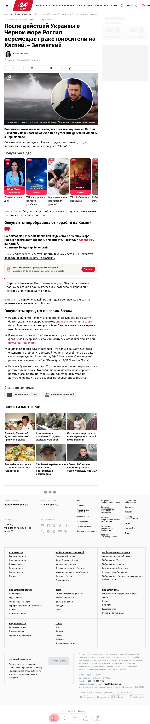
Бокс (58, 627)
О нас (78, 500)
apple (103, 696)
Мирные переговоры (66, 564)
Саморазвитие (109, 609)
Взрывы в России (64, 576)
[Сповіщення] (136, 6)
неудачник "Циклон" (21, 343)
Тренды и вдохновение (20, 635)
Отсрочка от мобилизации (115, 572)
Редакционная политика (82, 511)
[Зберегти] (89, 68)
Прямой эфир (15, 564)
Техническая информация (130, 501)
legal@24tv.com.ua (112, 684)
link (42, 525)
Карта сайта (130, 528)
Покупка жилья (16, 631)
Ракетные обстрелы (65, 556)
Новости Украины (64, 5)
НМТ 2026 (106, 605)
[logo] (23, 6)
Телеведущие (82, 522)
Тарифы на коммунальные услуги (25, 606)
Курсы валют (15, 597)
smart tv (119, 696)
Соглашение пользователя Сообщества (106, 528)
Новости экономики (20, 590)
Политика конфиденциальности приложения (110, 519)
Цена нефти (15, 594)
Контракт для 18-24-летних (115, 568)
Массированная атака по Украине (72, 572)
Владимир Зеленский (28, 60)
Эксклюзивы (84, 5)
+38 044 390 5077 (50, 504)
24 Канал (8, 14)
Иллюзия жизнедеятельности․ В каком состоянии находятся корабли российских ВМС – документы (48, 255)
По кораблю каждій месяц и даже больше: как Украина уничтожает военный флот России (47, 301)
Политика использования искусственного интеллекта (107, 510)
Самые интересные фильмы (69, 594)
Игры (114, 5)
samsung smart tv (136, 696)
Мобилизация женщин (113, 564)
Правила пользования (86, 531)
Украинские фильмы (65, 597)
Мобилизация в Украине (116, 552)
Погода (12, 576)
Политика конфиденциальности (110, 501)
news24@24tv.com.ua (16, 504)
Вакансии (129, 512)
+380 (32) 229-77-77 (95, 681)
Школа (105, 601)
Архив (127, 523)
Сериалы (60, 609)
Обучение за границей (113, 613)
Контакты (129, 507)
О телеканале (82, 517)
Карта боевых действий (67, 560)
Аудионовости (16, 572)
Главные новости (17, 556)
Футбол (59, 631)
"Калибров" (85, 240)
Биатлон (60, 639)
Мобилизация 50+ (110, 560)
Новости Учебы (111, 590)
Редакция (80, 505)
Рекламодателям (84, 526)
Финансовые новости (19, 602)
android (86, 696)
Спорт (59, 623)
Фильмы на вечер (64, 602)
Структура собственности (131, 518)
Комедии (60, 606)
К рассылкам (59, 661)
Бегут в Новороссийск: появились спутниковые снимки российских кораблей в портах (50, 213)
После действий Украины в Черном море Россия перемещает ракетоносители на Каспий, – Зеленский (66, 14)
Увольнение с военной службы (117, 556)
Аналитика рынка (17, 627)
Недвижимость (17, 623)
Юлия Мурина (20, 53)
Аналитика (101, 5)
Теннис (59, 635)
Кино (58, 590)
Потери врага (62, 580)
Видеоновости (16, 568)
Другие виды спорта (65, 643)
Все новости (43, 5)
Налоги (12, 609)
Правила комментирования (108, 536)
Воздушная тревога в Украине (70, 568)
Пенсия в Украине (18, 613)
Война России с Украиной (70, 552)
